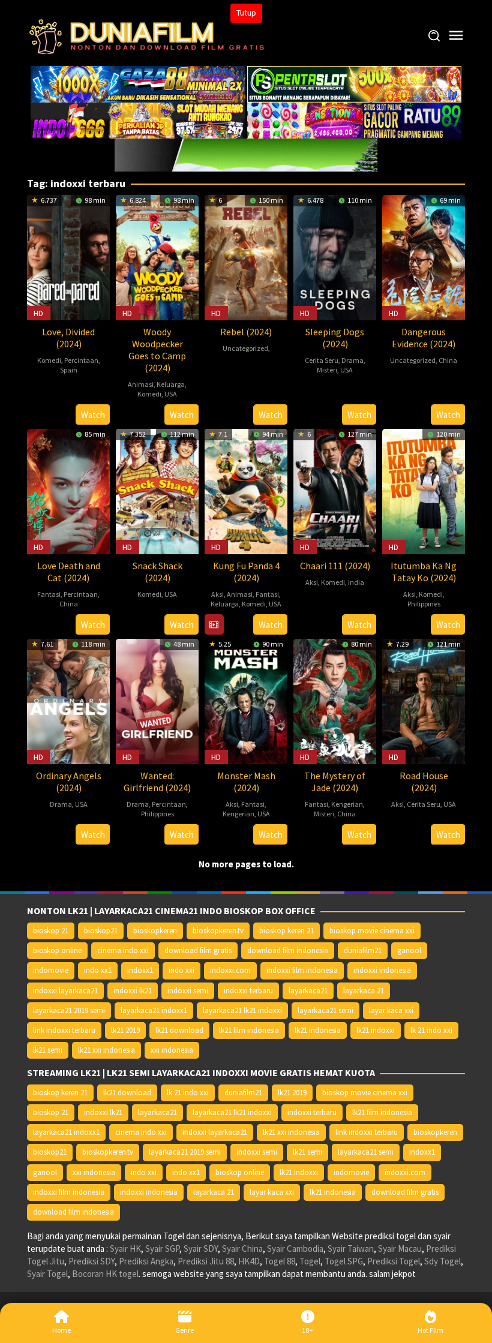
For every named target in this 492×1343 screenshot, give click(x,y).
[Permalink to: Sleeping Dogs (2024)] (335, 256)
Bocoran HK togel (105, 1273)
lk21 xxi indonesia (106, 1050)
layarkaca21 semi (325, 1010)
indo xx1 (98, 970)
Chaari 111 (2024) (335, 566)
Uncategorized (245, 348)
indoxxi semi (187, 991)
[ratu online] (354, 119)
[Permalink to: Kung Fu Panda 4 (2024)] (246, 490)
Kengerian (238, 813)
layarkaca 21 (363, 991)
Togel (309, 1261)
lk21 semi (47, 1050)
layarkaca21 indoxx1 (154, 1010)
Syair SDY (201, 1248)
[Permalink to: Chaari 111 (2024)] (335, 490)
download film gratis (198, 950)
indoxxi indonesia (382, 970)
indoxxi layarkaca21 (65, 991)
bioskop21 (101, 931)
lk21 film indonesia (249, 1030)
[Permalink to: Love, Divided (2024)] (68, 256)
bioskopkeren (155, 931)
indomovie (50, 970)
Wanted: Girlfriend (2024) (157, 782)
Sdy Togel (442, 1261)
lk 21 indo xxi (431, 1030)
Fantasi (49, 594)
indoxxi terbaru (248, 991)
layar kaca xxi (391, 1010)
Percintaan (81, 360)
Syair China (242, 1248)
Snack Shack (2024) (157, 572)
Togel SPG (344, 1261)
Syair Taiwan (351, 1248)
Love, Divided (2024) (68, 338)
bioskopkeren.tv (218, 931)
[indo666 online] (138, 119)
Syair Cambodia (295, 1248)
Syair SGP (162, 1248)
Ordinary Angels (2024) (68, 782)
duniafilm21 (363, 950)
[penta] (354, 83)
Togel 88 (279, 1261)
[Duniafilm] (149, 35)
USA (170, 393)
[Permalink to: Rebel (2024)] (246, 256)
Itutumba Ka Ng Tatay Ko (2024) (424, 572)
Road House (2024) (424, 782)
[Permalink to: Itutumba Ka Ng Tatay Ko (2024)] (424, 490)
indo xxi (181, 970)
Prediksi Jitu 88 (206, 1261)
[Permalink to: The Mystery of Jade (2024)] (335, 700)
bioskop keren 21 (286, 931)
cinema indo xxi (123, 950)
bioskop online (57, 950)
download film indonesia (287, 950)
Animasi (141, 384)
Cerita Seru (321, 360)
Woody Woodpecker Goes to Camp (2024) (157, 350)
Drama (352, 360)
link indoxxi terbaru (64, 1030)
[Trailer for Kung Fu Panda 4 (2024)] (214, 624)
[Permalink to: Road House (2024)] (424, 700)
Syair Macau (400, 1248)
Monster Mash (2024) (246, 782)
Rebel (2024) (246, 332)
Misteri (327, 369)
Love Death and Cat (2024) (68, 572)
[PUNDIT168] (246, 154)
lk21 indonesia (318, 1030)
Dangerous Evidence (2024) (423, 338)
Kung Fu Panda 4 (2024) (246, 572)
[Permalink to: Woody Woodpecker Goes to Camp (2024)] (157, 256)
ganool (409, 950)
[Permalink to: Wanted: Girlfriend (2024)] (157, 700)
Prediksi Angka (146, 1261)
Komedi (49, 360)
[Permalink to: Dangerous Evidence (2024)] (424, 256)
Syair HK (125, 1248)
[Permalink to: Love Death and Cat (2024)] (68, 490)
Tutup (246, 12)
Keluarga (171, 384)
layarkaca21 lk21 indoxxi (242, 1010)
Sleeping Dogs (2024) (334, 338)
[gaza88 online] (138, 83)
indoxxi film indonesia (302, 970)
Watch (93, 414)
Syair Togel (47, 1273)
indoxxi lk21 (132, 991)
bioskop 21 (50, 931)
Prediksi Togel (393, 1261)
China (448, 360)
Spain (68, 369)
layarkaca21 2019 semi (69, 1010)
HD (38, 313)
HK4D (249, 1261)
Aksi (217, 594)
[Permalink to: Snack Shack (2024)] (157, 490)
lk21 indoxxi (375, 1030)
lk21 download (179, 1030)
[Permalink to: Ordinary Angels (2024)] (68, 700)
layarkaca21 (308, 991)
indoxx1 (140, 970)
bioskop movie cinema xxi (372, 931)
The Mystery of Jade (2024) (334, 782)
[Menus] (456, 35)
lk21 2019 (125, 1030)
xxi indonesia (172, 1050)
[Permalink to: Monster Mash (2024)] (246, 700)
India (356, 582)
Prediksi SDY (91, 1261)
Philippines (423, 603)
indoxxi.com (230, 970)
